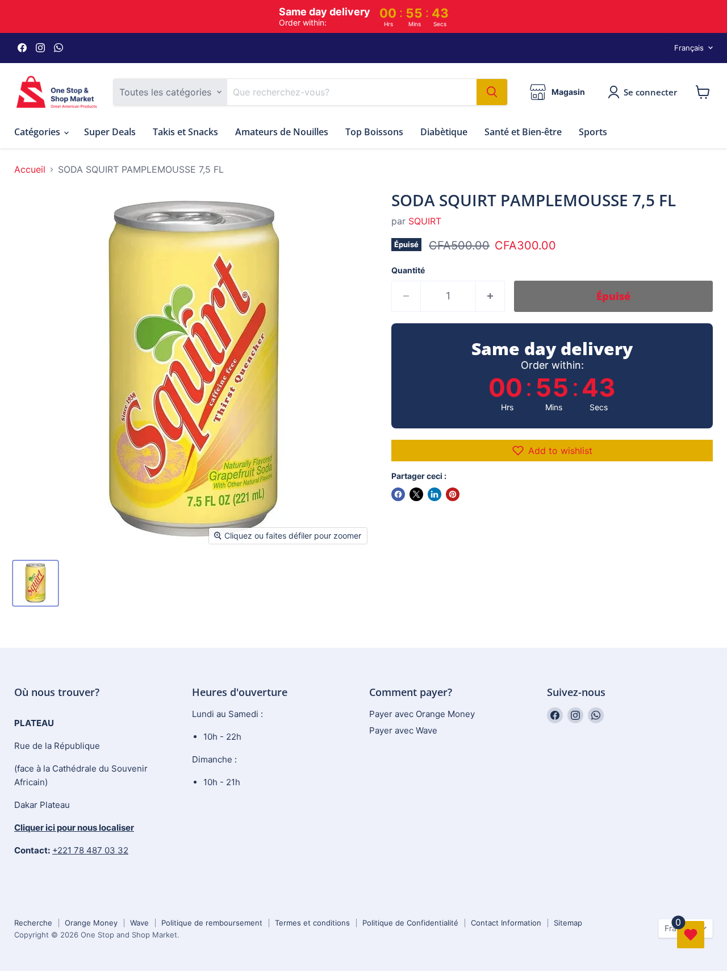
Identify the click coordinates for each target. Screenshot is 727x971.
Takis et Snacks (185, 132)
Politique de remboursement (211, 922)
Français (689, 47)
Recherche (33, 922)
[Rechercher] (492, 92)
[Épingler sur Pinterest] (452, 494)
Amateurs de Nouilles (281, 132)
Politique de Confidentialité (410, 922)
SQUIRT (424, 221)
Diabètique (443, 132)
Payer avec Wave (403, 730)
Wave (139, 922)
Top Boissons (374, 132)
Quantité (408, 270)
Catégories (38, 132)
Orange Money (91, 922)
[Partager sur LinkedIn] (434, 494)
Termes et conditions (312, 922)
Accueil (29, 169)
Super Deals (110, 132)
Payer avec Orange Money (422, 714)
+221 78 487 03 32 (90, 850)
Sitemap (568, 922)
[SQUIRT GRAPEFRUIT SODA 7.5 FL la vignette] (35, 583)
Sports (593, 132)
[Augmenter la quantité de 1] (490, 296)
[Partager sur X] (416, 494)
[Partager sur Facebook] (398, 494)
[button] (552, 450)
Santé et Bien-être (523, 132)
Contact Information (506, 922)
